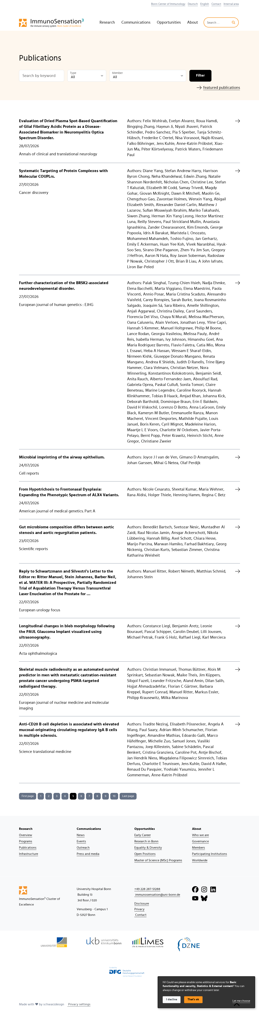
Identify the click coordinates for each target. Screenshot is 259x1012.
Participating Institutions (209, 853)
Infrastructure (28, 853)
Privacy (139, 909)
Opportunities (169, 22)
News (81, 835)
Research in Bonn (146, 841)
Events (81, 841)
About (192, 22)
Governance (200, 841)
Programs (25, 841)
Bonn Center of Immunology (168, 4)
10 (114, 796)
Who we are (200, 835)
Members (198, 847)
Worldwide (199, 860)
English (204, 4)
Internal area (231, 4)
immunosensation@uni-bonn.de (157, 894)
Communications (135, 22)
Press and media (88, 853)
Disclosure (141, 903)
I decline (171, 999)
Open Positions (145, 853)
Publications (27, 847)
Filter (200, 75)
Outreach (83, 847)
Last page (128, 796)
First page (28, 796)
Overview (25, 835)
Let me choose (241, 1000)
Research (107, 22)
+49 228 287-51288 (147, 889)
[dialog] (206, 992)
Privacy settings (78, 1004)
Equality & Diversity (148, 847)
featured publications (221, 88)
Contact (216, 4)
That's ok (193, 999)
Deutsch (193, 4)
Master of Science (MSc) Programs (158, 860)
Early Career (142, 835)
